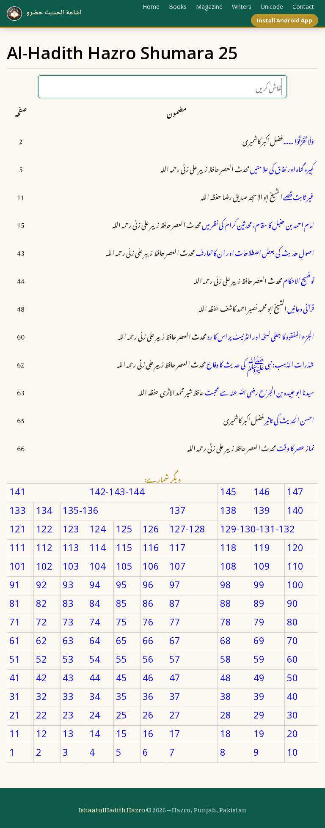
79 (258, 621)
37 (174, 696)
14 (94, 733)
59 (258, 659)
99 (258, 584)
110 (295, 565)
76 (148, 621)
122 (44, 528)
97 (174, 584)
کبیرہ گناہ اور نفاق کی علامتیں (282, 167)
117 (177, 547)
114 (97, 547)
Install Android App (284, 20)
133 (17, 510)
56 (148, 659)
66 (148, 640)
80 (292, 621)
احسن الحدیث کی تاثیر (289, 419)
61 (14, 640)
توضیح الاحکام (298, 279)
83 (68, 603)
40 (292, 696)
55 (121, 659)
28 (225, 714)
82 (41, 603)
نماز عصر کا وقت (295, 447)
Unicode (272, 7)
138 (228, 510)
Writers (241, 7)
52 (41, 659)
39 (258, 696)
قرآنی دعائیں (300, 307)
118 (228, 547)
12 (41, 733)
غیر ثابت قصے (298, 195)
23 (68, 714)
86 (148, 603)
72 (41, 621)
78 (225, 621)
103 (71, 565)
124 (97, 528)
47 (174, 677)
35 (121, 696)
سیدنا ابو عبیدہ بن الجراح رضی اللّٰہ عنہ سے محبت (259, 391)
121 (17, 528)
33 (68, 696)
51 (14, 659)
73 (68, 621)
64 (94, 640)
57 (174, 659)
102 (44, 565)
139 (261, 510)
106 (151, 565)
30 (292, 714)
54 (94, 659)
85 (121, 603)
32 (41, 696)
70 (292, 640)
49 (258, 677)
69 (258, 640)
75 (121, 621)
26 (148, 714)
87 (174, 603)
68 (225, 640)
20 (292, 733)
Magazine (209, 7)
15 (121, 733)
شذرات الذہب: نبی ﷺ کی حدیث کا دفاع (260, 363)
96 (148, 584)
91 (14, 584)
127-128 (187, 528)
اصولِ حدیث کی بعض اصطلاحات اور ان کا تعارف (255, 251)
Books (178, 7)
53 (68, 659)
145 (228, 491)
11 (14, 733)
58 (225, 659)
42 (41, 677)
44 (94, 677)
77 (174, 621)
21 (14, 714)
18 (225, 733)
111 (17, 547)
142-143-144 (117, 491)
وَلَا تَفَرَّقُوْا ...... (299, 140)
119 (261, 547)
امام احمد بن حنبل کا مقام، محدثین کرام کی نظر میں (258, 223)
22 (41, 714)
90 (292, 603)
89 (258, 603)
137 (177, 510)
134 (44, 510)
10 (292, 752)
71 (14, 621)
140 (295, 510)
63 (68, 640)
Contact (303, 7)
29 (258, 714)
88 (225, 603)
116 (151, 547)
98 (225, 584)
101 (17, 565)
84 (94, 603)
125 (124, 528)
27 (174, 714)
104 (97, 565)
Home (151, 7)
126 (151, 528)
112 (44, 547)
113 (71, 547)
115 (124, 547)
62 (41, 640)
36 (148, 696)
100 (295, 584)
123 (71, 528)
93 (68, 584)
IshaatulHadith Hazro (112, 808)
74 (94, 621)
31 (14, 696)
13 (68, 733)
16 (148, 733)
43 (68, 677)
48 (225, 677)
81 (14, 603)
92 (41, 584)
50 (292, 677)
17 (174, 733)
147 (295, 491)
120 (295, 547)
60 (292, 659)
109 (261, 565)
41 (14, 677)
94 (94, 584)
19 (258, 733)
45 (121, 677)
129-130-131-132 (257, 528)
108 (228, 565)
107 (177, 565)
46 (148, 677)
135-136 (81, 510)
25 (121, 714)
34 (94, 696)
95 (121, 584)
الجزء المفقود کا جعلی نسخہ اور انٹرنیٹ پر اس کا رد (260, 335)
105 (124, 565)
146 (261, 491)
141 (17, 491)
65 (121, 640)
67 (174, 640)
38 (225, 696)
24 (94, 714)
